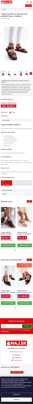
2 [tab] (16, 250)
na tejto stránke (18, 384)
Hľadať (28, 5)
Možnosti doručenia (8, 99)
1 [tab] (15, 250)
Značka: (4, 116)
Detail (11, 245)
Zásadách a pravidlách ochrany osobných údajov (18, 386)
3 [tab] (17, 250)
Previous (28, 201)
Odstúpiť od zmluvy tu (16, 372)
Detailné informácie (6, 94)
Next (31, 201)
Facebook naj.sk (18, 360)
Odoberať (27, 326)
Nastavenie (16, 394)
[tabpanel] (8, 226)
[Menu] (31, 2)
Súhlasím (16, 399)
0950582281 (18, 357)
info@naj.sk (18, 355)
